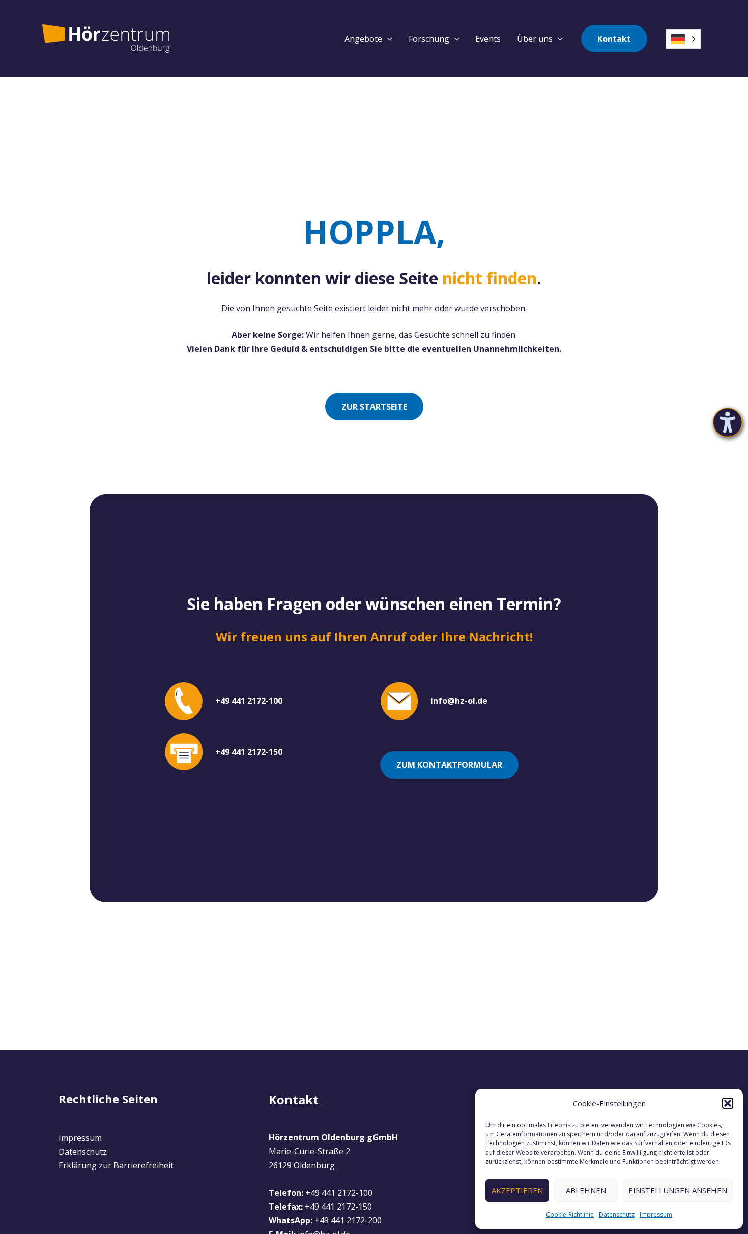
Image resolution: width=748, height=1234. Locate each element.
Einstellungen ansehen (677, 1190)
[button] (728, 1103)
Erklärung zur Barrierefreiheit (116, 1165)
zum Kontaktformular (449, 764)
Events (488, 38)
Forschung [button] (429, 38)
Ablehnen (586, 1190)
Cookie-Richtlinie (570, 1214)
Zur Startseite (374, 406)
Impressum (656, 1214)
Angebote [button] (363, 38)
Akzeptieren (517, 1190)
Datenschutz (617, 1214)
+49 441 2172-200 (348, 1220)
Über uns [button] (535, 38)
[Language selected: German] (683, 39)
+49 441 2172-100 (338, 1192)
